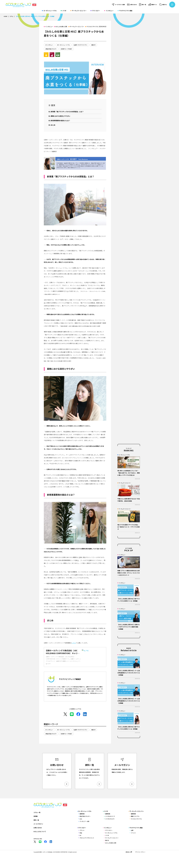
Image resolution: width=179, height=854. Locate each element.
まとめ (53, 125)
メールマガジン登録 (120, 4)
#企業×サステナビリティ (80, 45)
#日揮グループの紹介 (66, 49)
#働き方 (93, 45)
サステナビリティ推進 (125, 11)
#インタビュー (49, 45)
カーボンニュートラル (50, 11)
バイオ (64, 11)
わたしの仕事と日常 (61, 26)
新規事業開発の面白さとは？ (60, 120)
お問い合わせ (133, 4)
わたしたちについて (40, 831)
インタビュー (110, 11)
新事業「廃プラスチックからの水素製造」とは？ (67, 111)
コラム (11, 16)
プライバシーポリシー (140, 852)
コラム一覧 (37, 812)
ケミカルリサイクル (92, 26)
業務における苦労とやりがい (60, 116)
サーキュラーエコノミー (79, 11)
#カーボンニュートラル (63, 45)
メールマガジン (38, 824)
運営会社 (128, 852)
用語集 (36, 816)
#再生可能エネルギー (51, 49)
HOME (5, 16)
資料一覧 (144, 4)
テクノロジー (96, 11)
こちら (74, 643)
